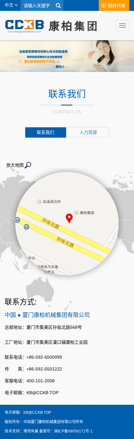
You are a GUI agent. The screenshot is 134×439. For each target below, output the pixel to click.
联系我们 (45, 132)
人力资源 (88, 132)
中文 (10, 4)
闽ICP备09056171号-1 (73, 431)
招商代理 (116, 5)
